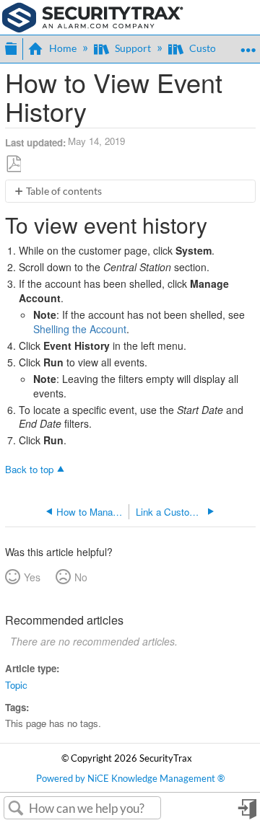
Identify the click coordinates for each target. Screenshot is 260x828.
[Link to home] (92, 16)
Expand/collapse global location (248, 44)
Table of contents (64, 191)
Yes (32, 577)
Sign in (246, 813)
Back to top (29, 468)
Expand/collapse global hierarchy (11, 46)
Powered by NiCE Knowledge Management (130, 778)
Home (63, 48)
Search (16, 808)
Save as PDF (14, 163)
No (80, 577)
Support (133, 48)
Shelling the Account (79, 329)
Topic (16, 685)
